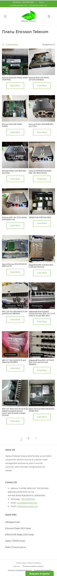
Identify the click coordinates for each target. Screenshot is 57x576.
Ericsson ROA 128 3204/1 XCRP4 (12, 125)
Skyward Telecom (28, 563)
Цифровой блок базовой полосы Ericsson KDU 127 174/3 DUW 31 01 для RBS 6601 (42, 314)
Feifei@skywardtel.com (38, 5)
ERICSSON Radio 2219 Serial (19, 534)
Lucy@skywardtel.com (18, 5)
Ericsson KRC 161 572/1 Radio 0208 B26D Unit (14, 219)
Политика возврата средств (33, 566)
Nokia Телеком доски (15, 547)
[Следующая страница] (36, 438)
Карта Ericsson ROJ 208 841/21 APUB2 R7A (41, 410)
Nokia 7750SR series (15, 541)
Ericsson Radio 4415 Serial (18, 528)
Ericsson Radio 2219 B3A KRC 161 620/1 (14, 172)
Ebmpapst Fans (12, 522)
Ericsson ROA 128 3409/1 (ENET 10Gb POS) (15, 79)
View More (15, 85)
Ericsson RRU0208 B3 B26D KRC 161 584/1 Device (40, 172)
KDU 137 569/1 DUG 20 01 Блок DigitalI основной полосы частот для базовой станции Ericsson (15, 412)
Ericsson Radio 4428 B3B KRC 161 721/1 (41, 125)
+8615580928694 (28, 2)
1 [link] (21, 438)
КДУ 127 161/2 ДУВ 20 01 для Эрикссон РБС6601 (14, 361)
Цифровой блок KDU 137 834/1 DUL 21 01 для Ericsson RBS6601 (41, 362)
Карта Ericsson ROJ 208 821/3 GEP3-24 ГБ (14, 265)
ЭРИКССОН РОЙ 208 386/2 (40, 217)
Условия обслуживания (42, 570)
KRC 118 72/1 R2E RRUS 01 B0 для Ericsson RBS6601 (14, 313)
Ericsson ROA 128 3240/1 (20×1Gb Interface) (39, 79)
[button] (5, 16)
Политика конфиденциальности (20, 570)
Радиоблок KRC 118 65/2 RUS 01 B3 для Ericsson (41, 266)
